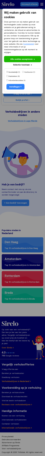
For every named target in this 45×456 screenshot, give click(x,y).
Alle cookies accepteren (21, 59)
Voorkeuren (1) (29, 72)
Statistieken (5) (14, 76)
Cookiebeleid (28, 44)
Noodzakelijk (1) (14, 72)
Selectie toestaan (21, 65)
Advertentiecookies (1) (16, 80)
